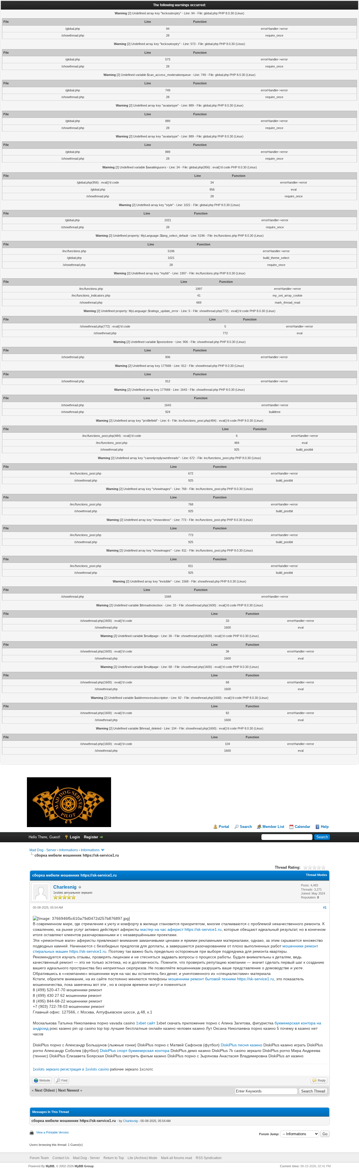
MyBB (50, 1166)
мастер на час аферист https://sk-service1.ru (181, 929)
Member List (273, 827)
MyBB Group (84, 1166)
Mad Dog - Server (42, 850)
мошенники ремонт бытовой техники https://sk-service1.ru (221, 979)
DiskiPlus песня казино (241, 1045)
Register (91, 837)
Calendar (302, 827)
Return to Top (113, 1158)
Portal (224, 827)
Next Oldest (45, 1090)
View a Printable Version (52, 1132)
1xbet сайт (145, 1023)
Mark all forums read (176, 1158)
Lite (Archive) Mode (142, 1158)
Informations (68, 850)
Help (325, 827)
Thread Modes (316, 875)
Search (246, 827)
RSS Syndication (209, 1158)
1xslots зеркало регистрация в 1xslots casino (71, 1069)
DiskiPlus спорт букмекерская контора (134, 1050)
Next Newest (68, 1090)
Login (75, 837)
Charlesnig (65, 887)
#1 (324, 907)
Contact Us (60, 1158)
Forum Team (39, 1158)
